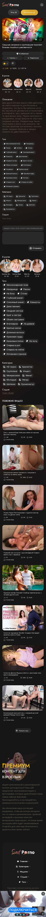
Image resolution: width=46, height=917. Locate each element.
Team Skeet (6, 218)
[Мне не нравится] (13, 63)
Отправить (37, 248)
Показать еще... (24, 731)
